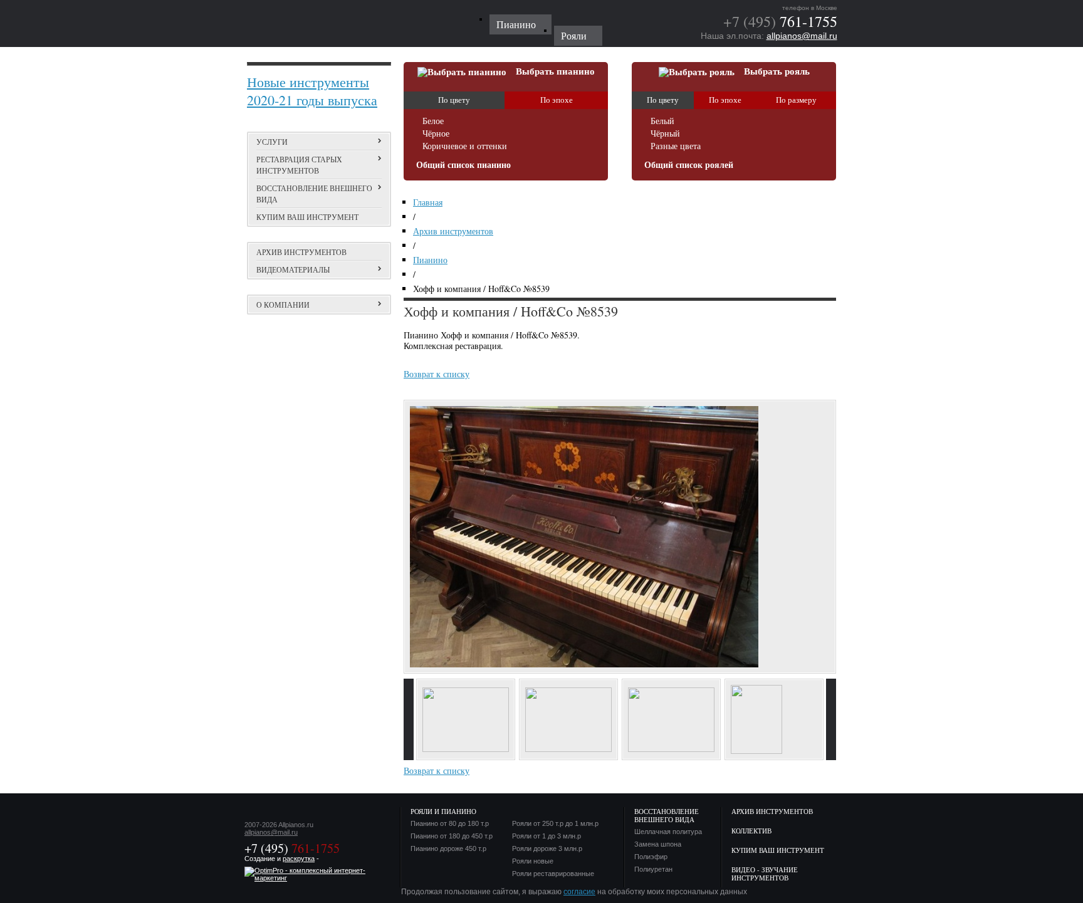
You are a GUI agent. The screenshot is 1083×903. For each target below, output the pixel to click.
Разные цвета (676, 146)
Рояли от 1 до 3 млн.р (546, 836)
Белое (433, 121)
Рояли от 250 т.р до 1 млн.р (555, 823)
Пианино (430, 260)
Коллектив (751, 831)
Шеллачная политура (668, 831)
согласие (579, 891)
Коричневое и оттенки (464, 146)
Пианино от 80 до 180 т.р (450, 823)
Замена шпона (657, 844)
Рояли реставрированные (553, 873)
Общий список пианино (463, 165)
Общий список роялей (688, 165)
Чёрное (435, 133)
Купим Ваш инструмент (777, 850)
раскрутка (299, 858)
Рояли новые (532, 861)
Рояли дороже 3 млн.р (547, 848)
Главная (427, 202)
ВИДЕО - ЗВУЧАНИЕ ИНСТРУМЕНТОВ (764, 873)
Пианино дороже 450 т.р (448, 848)
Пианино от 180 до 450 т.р (452, 836)
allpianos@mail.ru (801, 36)
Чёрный (665, 133)
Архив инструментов (301, 252)
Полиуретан (653, 869)
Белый (662, 121)
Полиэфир (650, 856)
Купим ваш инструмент (307, 217)
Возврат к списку (436, 374)
